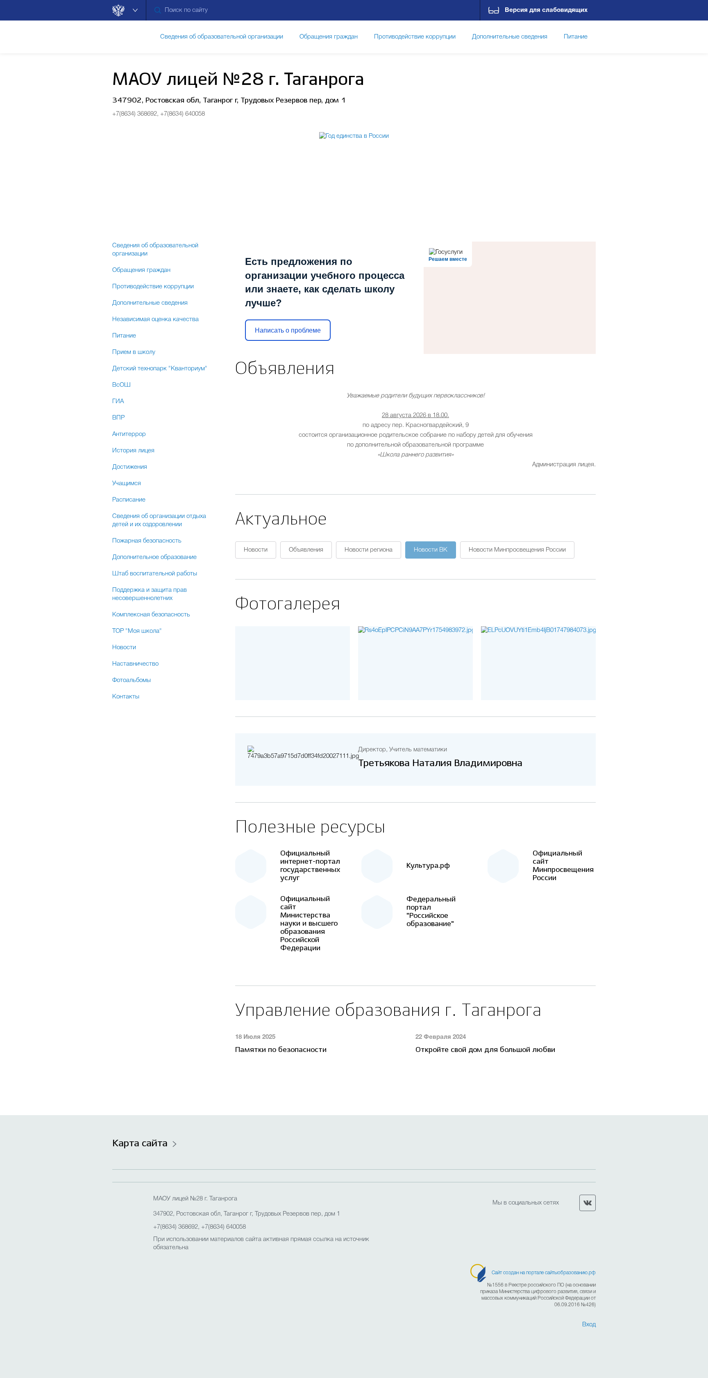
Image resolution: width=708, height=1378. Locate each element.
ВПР (118, 418)
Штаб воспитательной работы (154, 574)
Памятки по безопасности (281, 1050)
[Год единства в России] (354, 173)
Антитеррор (129, 434)
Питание (124, 336)
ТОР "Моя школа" (137, 631)
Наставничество (135, 664)
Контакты (125, 697)
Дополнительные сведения (150, 303)
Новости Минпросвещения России (517, 550)
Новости (124, 647)
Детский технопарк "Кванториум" (159, 369)
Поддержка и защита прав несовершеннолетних (149, 594)
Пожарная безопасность (147, 541)
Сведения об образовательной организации (155, 250)
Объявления (306, 550)
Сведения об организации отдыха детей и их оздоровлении (159, 520)
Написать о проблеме (288, 330)
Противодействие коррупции (153, 287)
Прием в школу (133, 352)
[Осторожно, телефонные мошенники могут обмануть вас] (415, 630)
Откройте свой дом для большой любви (485, 1050)
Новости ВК (430, 550)
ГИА (118, 401)
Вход (589, 1325)
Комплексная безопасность (151, 615)
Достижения (129, 467)
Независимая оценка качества (155, 319)
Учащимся (126, 483)
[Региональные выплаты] (538, 630)
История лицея (133, 451)
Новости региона (369, 550)
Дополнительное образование (154, 557)
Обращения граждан (141, 270)
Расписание (128, 500)
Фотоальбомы (131, 680)
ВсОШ (121, 385)
